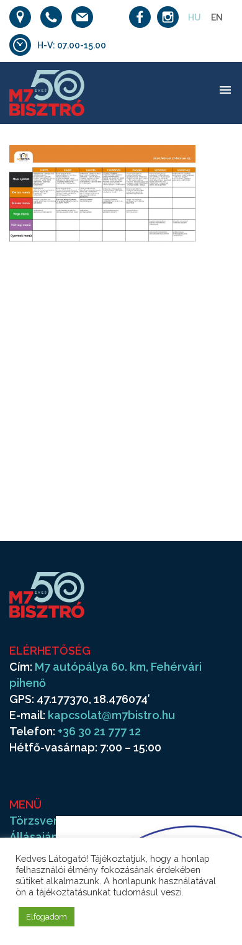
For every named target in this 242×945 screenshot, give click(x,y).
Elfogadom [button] (46, 916)
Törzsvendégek (52, 820)
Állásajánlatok (47, 836)
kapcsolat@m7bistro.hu (111, 715)
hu (194, 17)
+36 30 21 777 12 (99, 731)
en (217, 17)
